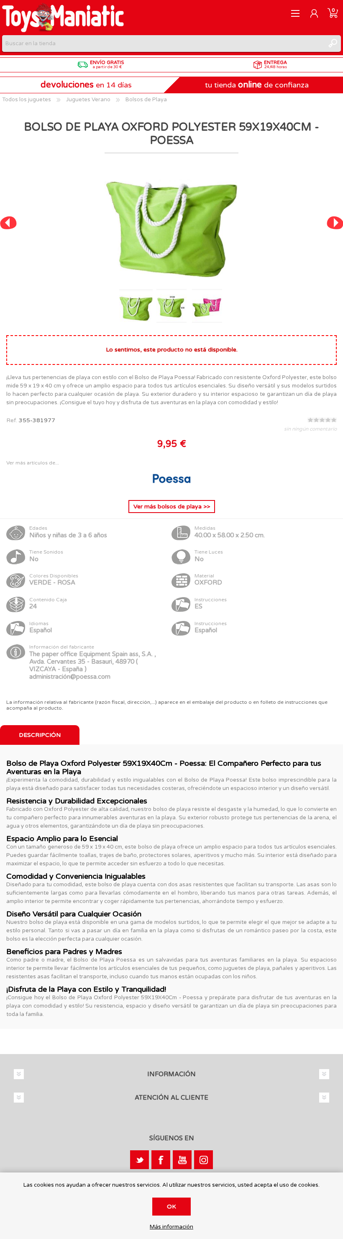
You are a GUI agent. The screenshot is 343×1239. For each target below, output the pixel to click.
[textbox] (163, 43)
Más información (171, 1227)
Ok (171, 1206)
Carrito (332, 13)
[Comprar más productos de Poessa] (171, 486)
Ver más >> (171, 506)
